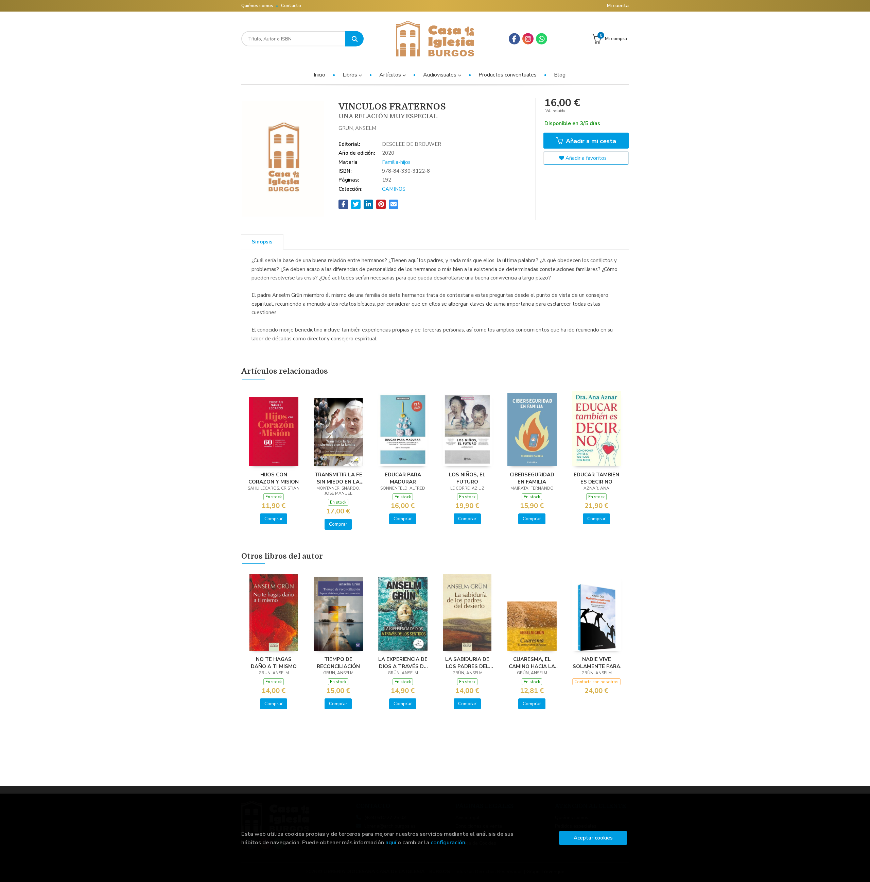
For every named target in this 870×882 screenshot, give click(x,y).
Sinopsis (262, 241)
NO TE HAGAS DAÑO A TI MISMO (274, 662)
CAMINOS (393, 189)
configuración (448, 842)
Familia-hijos (396, 162)
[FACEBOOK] (514, 39)
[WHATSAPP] (541, 39)
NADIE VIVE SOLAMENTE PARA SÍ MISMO (596, 662)
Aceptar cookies (593, 837)
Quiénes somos (257, 6)
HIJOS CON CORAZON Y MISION (273, 478)
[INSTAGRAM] (528, 39)
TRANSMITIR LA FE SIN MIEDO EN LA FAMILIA (338, 478)
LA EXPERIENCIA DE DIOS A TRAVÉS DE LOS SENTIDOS (403, 662)
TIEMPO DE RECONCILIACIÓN (338, 662)
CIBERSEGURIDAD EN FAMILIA (532, 478)
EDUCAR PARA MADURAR (403, 478)
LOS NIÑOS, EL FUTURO (467, 478)
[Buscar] (354, 39)
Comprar (273, 518)
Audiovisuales (440, 75)
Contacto (291, 6)
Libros (351, 75)
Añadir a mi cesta (590, 141)
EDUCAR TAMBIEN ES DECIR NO (596, 478)
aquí (390, 842)
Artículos (390, 75)
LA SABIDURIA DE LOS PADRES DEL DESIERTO (467, 662)
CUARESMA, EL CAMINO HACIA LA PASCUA (532, 662)
